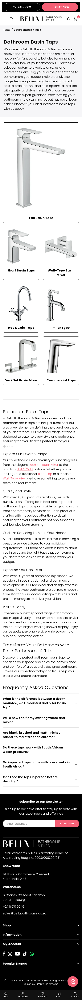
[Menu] (4, 19)
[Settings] (68, 18)
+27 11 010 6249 (13, 906)
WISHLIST (42, 996)
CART (59, 996)
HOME (5, 996)
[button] (75, 18)
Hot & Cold (25, 469)
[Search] (11, 19)
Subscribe (67, 823)
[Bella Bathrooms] (41, 18)
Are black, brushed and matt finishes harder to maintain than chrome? (31, 734)
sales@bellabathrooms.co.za (24, 913)
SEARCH (75, 996)
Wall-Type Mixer (14, 478)
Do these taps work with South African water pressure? (33, 749)
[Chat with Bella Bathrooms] (73, 981)
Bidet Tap (45, 474)
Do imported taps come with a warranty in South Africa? (36, 764)
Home (6, 30)
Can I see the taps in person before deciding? (30, 779)
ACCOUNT (23, 996)
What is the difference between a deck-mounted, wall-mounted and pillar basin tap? (34, 703)
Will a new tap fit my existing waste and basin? (34, 720)
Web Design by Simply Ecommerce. (50, 982)
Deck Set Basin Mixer (43, 465)
